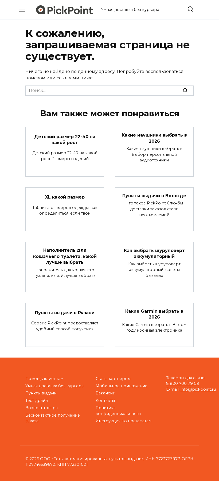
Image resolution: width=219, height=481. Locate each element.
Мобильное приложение (121, 385)
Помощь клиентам (44, 378)
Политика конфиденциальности (118, 410)
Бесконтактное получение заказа (52, 418)
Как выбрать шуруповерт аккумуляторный (154, 253)
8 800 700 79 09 (182, 383)
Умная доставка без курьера (54, 385)
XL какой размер (65, 197)
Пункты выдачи (41, 393)
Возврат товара (41, 407)
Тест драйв (36, 400)
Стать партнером (113, 378)
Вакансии (105, 393)
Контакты (105, 400)
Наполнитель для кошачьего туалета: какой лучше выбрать (65, 256)
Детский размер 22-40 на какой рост (64, 139)
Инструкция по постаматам (123, 420)
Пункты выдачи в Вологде (154, 195)
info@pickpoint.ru (198, 389)
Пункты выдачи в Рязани (65, 312)
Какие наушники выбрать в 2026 (154, 138)
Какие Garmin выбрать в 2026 (154, 314)
